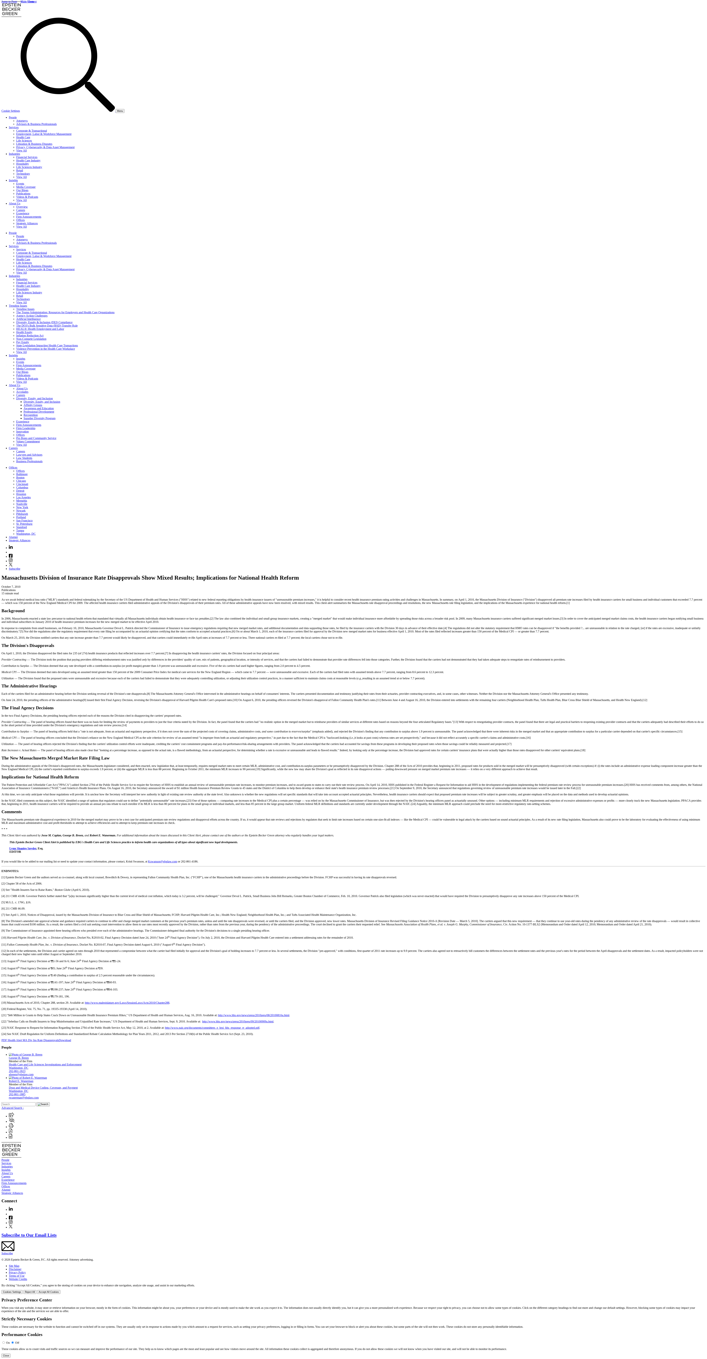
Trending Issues (18, 305)
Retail (19, 170)
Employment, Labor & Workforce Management (43, 134)
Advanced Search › (12, 1107)
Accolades (22, 391)
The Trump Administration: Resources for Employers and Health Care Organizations (65, 312)
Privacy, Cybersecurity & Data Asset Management (45, 147)
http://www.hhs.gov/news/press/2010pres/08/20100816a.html (253, 1015)
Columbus (22, 487)
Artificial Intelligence (28, 319)
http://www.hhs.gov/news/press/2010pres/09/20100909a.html (237, 1021)
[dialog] (353, 1289)
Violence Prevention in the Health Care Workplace (45, 348)
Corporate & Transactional (31, 130)
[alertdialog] (353, 1328)
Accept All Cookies (49, 1292)
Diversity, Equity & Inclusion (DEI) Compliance (44, 322)
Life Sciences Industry (29, 167)
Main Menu (27, 1)
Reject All (30, 1292)
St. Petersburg (24, 523)
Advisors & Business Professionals (36, 124)
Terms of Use (16, 1275)
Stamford (21, 527)
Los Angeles (23, 497)
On (8, 1342)
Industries (14, 153)
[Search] (68, 110)
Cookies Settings (12, 1292)
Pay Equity (22, 342)
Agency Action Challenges (32, 315)
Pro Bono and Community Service (36, 438)
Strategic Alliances (27, 223)
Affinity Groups (33, 405)
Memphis (21, 500)
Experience (22, 213)
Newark (21, 510)
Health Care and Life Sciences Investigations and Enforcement (45, 1064)
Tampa (20, 530)
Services (14, 127)
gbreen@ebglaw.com (21, 1074)
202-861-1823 (17, 1071)
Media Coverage (26, 186)
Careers (20, 210)
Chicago (21, 480)
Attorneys (22, 120)
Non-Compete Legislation (31, 338)
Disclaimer (15, 1269)
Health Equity (24, 332)
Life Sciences (24, 140)
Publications (23, 193)
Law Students (24, 458)
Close (6, 1355)
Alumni (13, 537)
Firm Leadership (25, 428)
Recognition (31, 415)
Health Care (23, 137)
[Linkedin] (11, 547)
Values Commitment (28, 441)
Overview (22, 206)
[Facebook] (11, 556)
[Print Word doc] (10, 1137)
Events (20, 183)
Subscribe (14, 568)
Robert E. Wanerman (21, 1081)
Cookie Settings (10, 110)
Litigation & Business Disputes (34, 143)
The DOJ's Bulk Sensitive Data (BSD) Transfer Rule (47, 325)
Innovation (22, 431)
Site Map (14, 1265)
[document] (353, 1328)
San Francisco (24, 520)
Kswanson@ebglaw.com (162, 861)
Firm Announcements (28, 216)
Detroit (20, 490)
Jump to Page (9, 1)
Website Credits (18, 1279)
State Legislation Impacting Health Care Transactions (47, 345)
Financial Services (26, 157)
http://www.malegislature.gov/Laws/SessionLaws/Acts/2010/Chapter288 (127, 1002)
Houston (21, 494)
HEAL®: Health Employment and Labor (40, 328)
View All (21, 150)
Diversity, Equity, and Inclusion (34, 398)
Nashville (21, 504)
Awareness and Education (39, 408)
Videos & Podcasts (27, 196)
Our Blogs (22, 190)
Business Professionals (29, 461)
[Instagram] (11, 561)
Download (65, 1040)
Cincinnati (22, 484)
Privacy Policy (17, 1272)
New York (22, 507)
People (13, 117)
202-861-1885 (17, 1094)
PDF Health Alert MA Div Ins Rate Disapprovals (30, 1040)
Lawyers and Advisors (29, 454)
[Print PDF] (10, 1132)
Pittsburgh (22, 513)
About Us (14, 203)
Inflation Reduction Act (29, 335)
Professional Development (39, 411)
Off (17, 1342)
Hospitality (22, 163)
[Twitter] (11, 565)
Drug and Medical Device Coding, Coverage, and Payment (43, 1087)
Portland (21, 517)
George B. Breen (19, 1057)
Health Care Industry (28, 160)
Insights (13, 180)
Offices (20, 220)
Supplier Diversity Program (39, 418)
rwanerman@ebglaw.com (24, 1097)
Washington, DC (26, 533)
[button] (11, 1116)
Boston (20, 477)
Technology (23, 173)
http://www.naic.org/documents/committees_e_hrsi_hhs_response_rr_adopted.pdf (212, 1027)
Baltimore (22, 474)
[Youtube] (11, 552)
